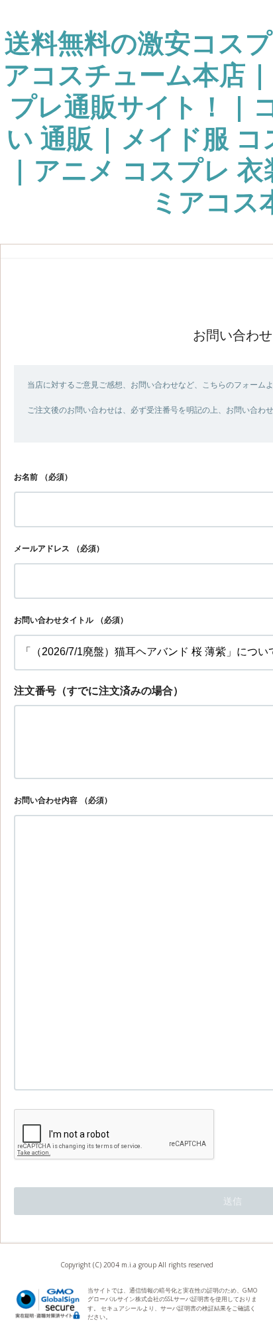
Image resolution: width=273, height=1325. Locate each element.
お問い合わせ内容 (46, 800)
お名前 (26, 476)
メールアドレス (42, 548)
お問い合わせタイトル (53, 619)
